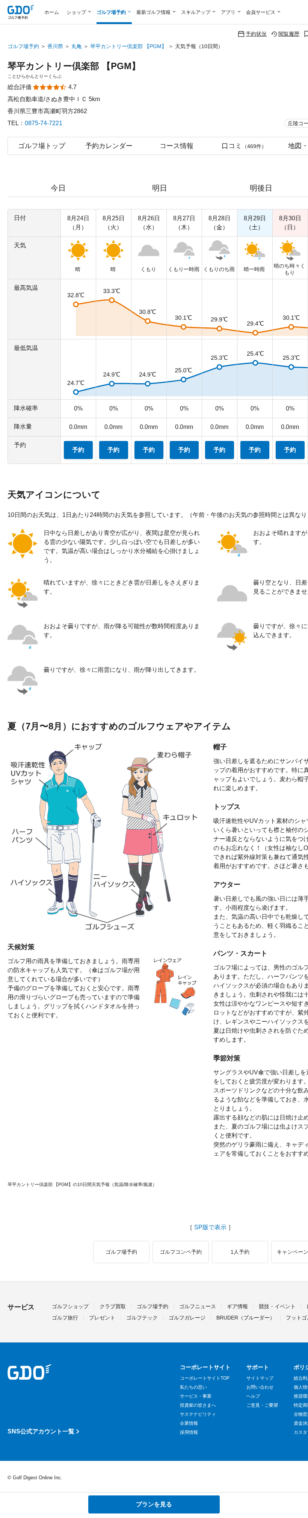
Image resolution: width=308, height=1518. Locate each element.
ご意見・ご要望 (262, 1405)
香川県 (55, 46)
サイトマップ (259, 1378)
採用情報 (189, 1432)
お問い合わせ (259, 1387)
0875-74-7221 (43, 123)
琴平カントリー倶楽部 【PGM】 (128, 46)
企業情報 (189, 1423)
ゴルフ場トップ (41, 146)
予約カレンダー (109, 146)
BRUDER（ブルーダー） (245, 1317)
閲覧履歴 (288, 33)
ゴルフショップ (70, 1306)
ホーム (51, 12)
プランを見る (154, 1504)
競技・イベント (277, 1306)
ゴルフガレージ (187, 1317)
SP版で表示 (210, 1227)
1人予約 (240, 1252)
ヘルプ (253, 1396)
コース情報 (176, 146)
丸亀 (76, 46)
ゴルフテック (142, 1317)
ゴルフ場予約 (23, 46)
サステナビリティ (198, 1414)
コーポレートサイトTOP (204, 1378)
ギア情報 (237, 1306)
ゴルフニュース (197, 1306)
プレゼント (102, 1317)
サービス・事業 (195, 1396)
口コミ (244, 146)
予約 (78, 450)
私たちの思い (193, 1387)
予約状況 (256, 33)
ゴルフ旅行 (65, 1317)
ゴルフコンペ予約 (181, 1252)
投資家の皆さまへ (198, 1405)
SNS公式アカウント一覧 (41, 1431)
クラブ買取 (113, 1306)
